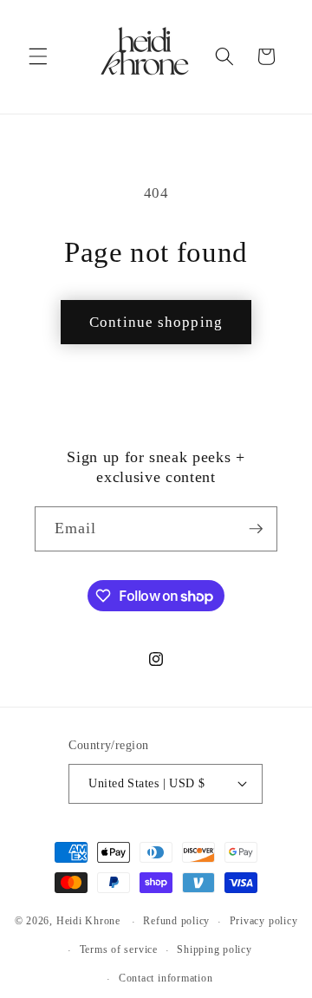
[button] (38, 56)
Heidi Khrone (88, 922)
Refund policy (176, 921)
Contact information (166, 978)
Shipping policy (214, 949)
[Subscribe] (255, 528)
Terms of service (119, 949)
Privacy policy (264, 921)
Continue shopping (156, 322)
